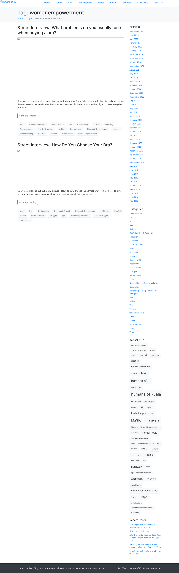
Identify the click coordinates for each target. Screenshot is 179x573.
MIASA (134, 448)
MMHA (144, 449)
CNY (133, 355)
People (149, 454)
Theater (132, 316)
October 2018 (135, 185)
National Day (134, 287)
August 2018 (134, 189)
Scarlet (54, 133)
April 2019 (133, 181)
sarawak (136, 466)
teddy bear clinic (136, 313)
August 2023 (134, 101)
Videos (100, 2)
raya (144, 461)
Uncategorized (135, 324)
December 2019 (136, 151)
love (151, 413)
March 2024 (134, 81)
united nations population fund (142, 508)
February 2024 (135, 85)
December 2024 (136, 54)
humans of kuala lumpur (153, 394)
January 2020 (135, 147)
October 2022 (135, 128)
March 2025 (134, 43)
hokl (144, 373)
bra (70, 124)
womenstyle (25, 220)
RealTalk (41, 133)
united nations (136, 503)
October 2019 (135, 158)
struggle (53, 215)
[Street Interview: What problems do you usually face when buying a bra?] (70, 67)
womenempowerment (87, 133)
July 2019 (133, 170)
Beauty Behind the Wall (138, 350)
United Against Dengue (139, 531)
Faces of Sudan (136, 244)
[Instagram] (175, 3)
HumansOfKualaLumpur (97, 129)
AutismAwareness (138, 346)
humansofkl (136, 387)
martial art (134, 433)
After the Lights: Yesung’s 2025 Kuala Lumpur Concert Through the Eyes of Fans (145, 538)
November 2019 (136, 155)
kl (142, 407)
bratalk (97, 124)
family (132, 248)
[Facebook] (168, 3)
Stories (58, 2)
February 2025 (135, 47)
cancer (152, 350)
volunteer (135, 512)
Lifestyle (133, 271)
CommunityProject (62, 211)
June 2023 (134, 104)
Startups (137, 479)
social (148, 467)
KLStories (105, 211)
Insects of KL (135, 264)
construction (155, 355)
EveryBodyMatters (45, 129)
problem (116, 129)
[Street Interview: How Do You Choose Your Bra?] (70, 168)
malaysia (152, 420)
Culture (132, 229)
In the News (142, 2)
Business (133, 225)
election (135, 361)
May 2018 (133, 201)
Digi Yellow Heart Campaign (141, 233)
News (131, 297)
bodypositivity (57, 124)
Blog (70, 2)
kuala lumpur (138, 413)
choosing (109, 124)
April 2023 (133, 112)
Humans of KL (135, 260)
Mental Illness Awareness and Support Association (152, 443)
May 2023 (133, 108)
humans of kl (140, 381)
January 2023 (135, 124)
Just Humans (135, 267)
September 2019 (136, 162)
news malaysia (136, 455)
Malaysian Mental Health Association (146, 427)
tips (63, 215)
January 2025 (135, 50)
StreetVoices (67, 133)
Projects (113, 2)
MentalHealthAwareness (140, 438)
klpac (149, 407)
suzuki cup (136, 485)
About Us (158, 2)
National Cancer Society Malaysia (143, 283)
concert (143, 355)
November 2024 (136, 58)
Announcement (84, 2)
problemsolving (26, 133)
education (133, 237)
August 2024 (134, 70)
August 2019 (134, 166)
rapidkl (132, 301)
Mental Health (135, 275)
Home (47, 2)
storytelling (151, 479)
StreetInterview (37, 215)
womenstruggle (101, 215)
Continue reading (27, 115)
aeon (22, 124)
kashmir (134, 407)
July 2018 (133, 193)
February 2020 (135, 143)
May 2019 (133, 178)
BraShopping (82, 124)
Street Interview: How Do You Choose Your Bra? (64, 144)
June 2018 (134, 197)
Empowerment (26, 129)
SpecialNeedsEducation (141, 473)
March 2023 (134, 116)
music (131, 279)
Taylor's (132, 309)
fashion (62, 129)
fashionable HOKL (141, 366)
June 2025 (134, 35)
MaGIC (136, 420)
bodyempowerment (37, 124)
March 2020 (134, 139)
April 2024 (133, 77)
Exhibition (133, 240)
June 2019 (134, 174)
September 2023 (136, 97)
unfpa (131, 328)
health (132, 256)
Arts (131, 217)
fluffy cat (134, 373)
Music (154, 448)
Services (127, 2)
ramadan (135, 461)
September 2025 (136, 31)
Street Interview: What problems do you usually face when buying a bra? (69, 30)
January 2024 (135, 89)
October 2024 (135, 62)
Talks (131, 305)
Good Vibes (134, 252)
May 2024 (133, 74)
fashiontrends (76, 129)
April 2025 (133, 39)
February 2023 (135, 120)
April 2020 (133, 135)
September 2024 (136, 66)
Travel (132, 320)
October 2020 (135, 131)
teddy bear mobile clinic (144, 490)
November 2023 (136, 93)
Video (131, 332)
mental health (150, 432)
